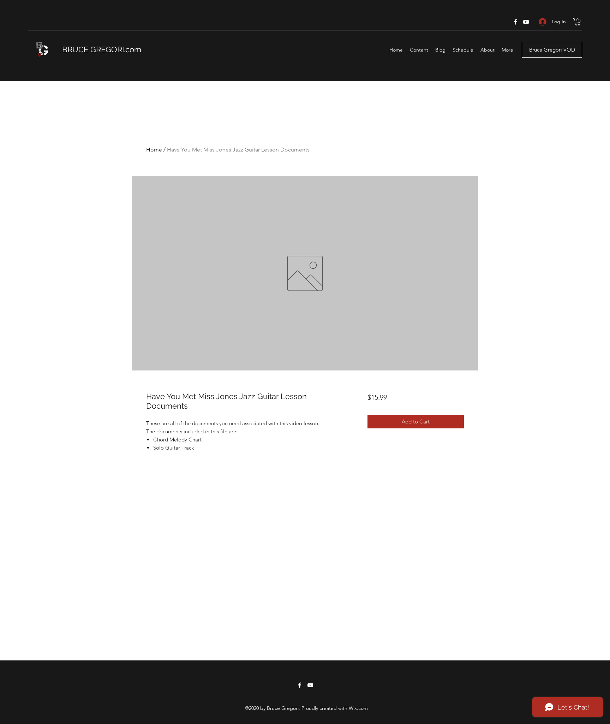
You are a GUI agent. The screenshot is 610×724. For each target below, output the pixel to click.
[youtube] (526, 21)
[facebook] (515, 21)
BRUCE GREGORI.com (101, 49)
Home (154, 149)
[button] (577, 21)
